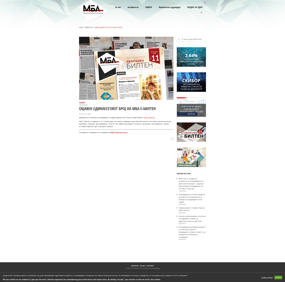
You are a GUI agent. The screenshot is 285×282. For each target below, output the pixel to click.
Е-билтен (83, 114)
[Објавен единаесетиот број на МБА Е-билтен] (126, 68)
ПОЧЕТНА (134, 266)
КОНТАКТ (150, 266)
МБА (89, 114)
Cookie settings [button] (267, 277)
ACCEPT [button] (278, 277)
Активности (88, 27)
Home (81, 27)
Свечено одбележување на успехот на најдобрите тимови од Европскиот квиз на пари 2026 (192, 218)
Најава (82, 103)
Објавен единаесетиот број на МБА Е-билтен (117, 108)
